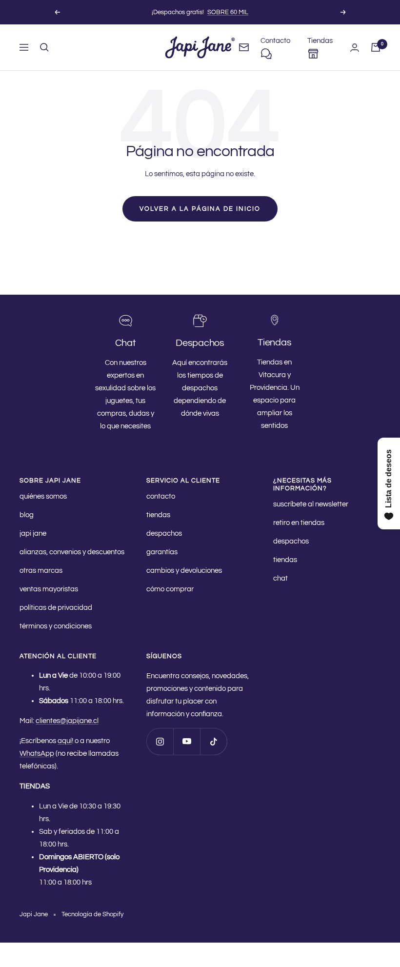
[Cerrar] (317, 426)
